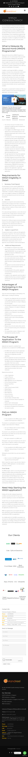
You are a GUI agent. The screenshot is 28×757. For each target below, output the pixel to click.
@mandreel (9, 728)
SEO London (6, 714)
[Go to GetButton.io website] (25, 755)
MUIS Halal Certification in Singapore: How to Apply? (13, 699)
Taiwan (4, 711)
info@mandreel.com (11, 620)
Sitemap (9, 738)
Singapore (10, 709)
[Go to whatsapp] (24, 753)
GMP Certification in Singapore (8, 697)
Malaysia (16, 709)
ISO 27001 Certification (7, 701)
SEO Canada (19, 718)
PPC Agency (7, 718)
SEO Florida (17, 717)
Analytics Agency (16, 720)
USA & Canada (5, 717)
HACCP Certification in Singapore (9, 695)
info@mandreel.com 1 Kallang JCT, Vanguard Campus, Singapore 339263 (14, 3)
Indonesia (4, 709)
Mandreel (18, 748)
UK (2, 714)
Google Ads (11, 711)
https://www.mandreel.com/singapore (15, 622)
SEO (7, 711)
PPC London (12, 714)
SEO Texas (12, 717)
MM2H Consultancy (6, 703)
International (22, 709)
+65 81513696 (14, 1)
